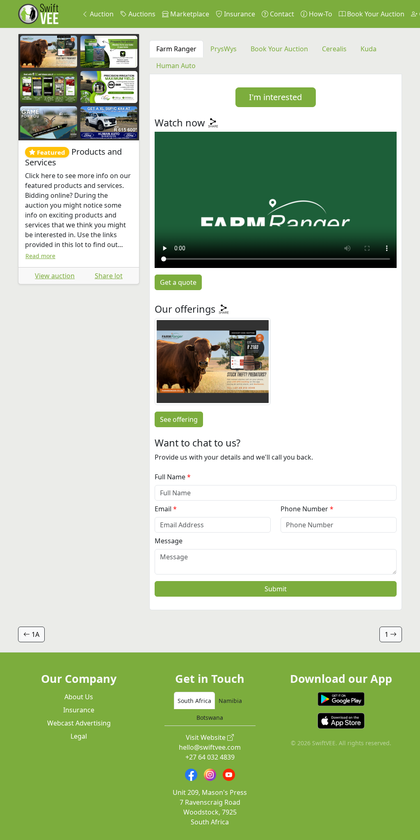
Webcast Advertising (79, 723)
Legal (79, 736)
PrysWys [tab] (223, 48)
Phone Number (304, 508)
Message (169, 540)
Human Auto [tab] (176, 65)
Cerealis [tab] (334, 48)
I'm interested (275, 97)
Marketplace (189, 13)
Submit (276, 588)
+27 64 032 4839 (210, 757)
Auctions (141, 13)
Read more (40, 256)
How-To (319, 13)
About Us (78, 696)
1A (34, 634)
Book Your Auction (374, 13)
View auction (55, 275)
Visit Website (206, 737)
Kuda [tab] (369, 48)
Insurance (238, 13)
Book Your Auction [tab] (279, 48)
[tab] (194, 700)
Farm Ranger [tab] (176, 48)
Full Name (170, 476)
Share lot (109, 275)
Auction (101, 13)
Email (163, 508)
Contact (281, 13)
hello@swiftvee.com (210, 747)
